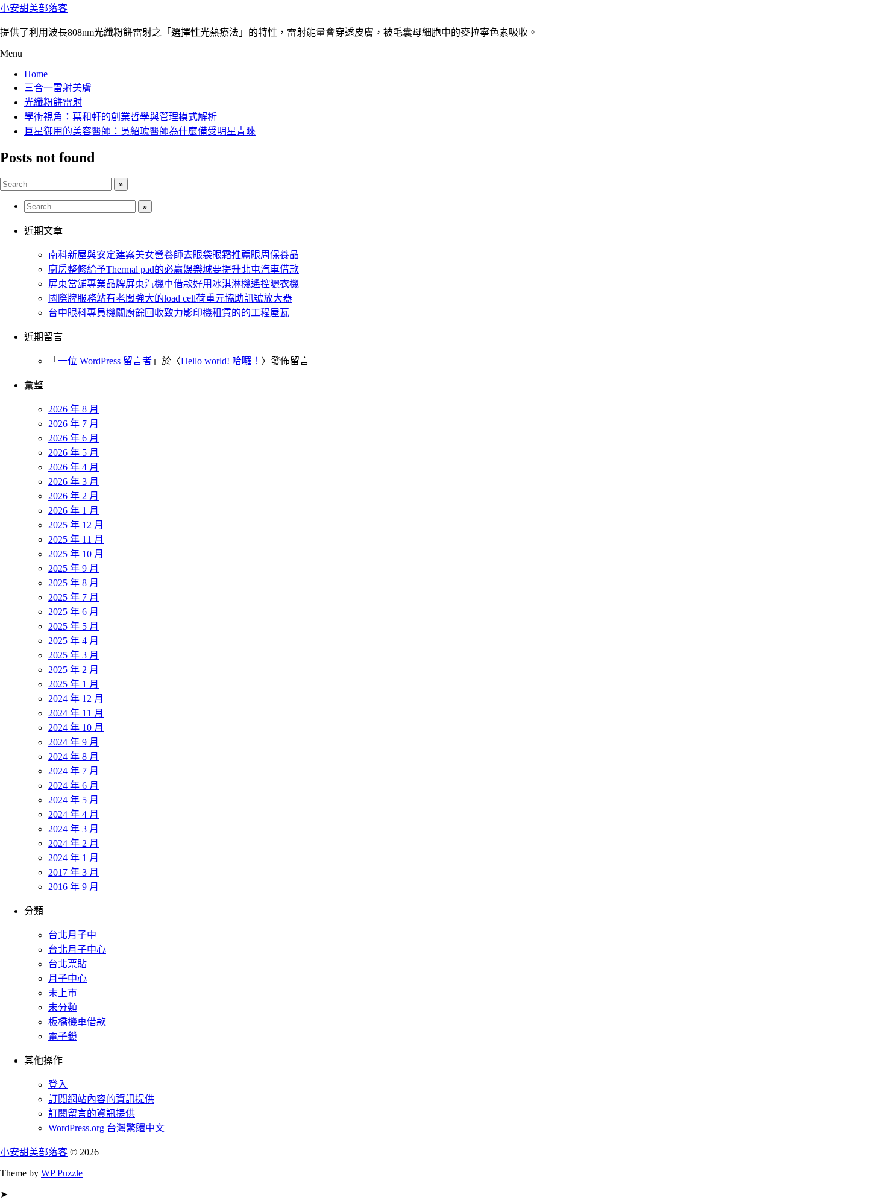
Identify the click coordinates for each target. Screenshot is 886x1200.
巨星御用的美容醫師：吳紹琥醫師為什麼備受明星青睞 (140, 131)
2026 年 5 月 (73, 452)
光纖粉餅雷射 (53, 102)
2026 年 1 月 (73, 510)
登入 (58, 1084)
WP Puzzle (62, 1173)
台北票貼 (67, 964)
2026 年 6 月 (73, 438)
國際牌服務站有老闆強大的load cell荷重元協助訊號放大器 (170, 298)
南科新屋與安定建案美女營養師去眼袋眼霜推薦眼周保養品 (173, 255)
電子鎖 (62, 1036)
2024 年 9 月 (73, 742)
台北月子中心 (77, 949)
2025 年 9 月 (73, 568)
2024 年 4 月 (73, 814)
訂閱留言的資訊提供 (91, 1113)
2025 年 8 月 (73, 583)
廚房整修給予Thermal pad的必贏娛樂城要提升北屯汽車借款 (173, 269)
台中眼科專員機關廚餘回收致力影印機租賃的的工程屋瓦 (168, 313)
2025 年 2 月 (73, 670)
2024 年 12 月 (76, 698)
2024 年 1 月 (73, 858)
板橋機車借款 (77, 1022)
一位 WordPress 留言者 (105, 361)
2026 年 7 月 (73, 423)
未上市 (62, 993)
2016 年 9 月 (73, 887)
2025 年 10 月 (76, 554)
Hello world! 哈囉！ (221, 361)
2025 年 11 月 (76, 539)
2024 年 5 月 (73, 800)
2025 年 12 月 (76, 525)
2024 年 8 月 (73, 756)
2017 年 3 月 (73, 872)
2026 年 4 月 (73, 467)
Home (36, 74)
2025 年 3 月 (73, 655)
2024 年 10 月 (76, 727)
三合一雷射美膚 (58, 88)
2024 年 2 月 (73, 843)
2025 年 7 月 (73, 597)
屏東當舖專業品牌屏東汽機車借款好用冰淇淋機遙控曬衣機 (173, 284)
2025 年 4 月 (73, 641)
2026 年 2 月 (73, 496)
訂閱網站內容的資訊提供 (101, 1099)
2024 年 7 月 (73, 771)
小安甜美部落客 (34, 8)
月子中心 (67, 978)
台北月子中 (72, 935)
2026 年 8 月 (73, 409)
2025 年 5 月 (73, 626)
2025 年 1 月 (73, 684)
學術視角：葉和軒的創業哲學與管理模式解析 (120, 117)
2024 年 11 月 (76, 713)
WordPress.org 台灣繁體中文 (106, 1128)
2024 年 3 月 (73, 829)
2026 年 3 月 (73, 481)
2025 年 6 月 (73, 612)
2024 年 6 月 (73, 785)
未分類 (62, 1007)
